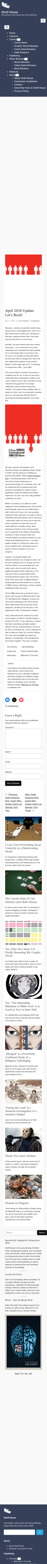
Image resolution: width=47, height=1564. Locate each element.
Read (17, 1373)
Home (12, 33)
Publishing (35, 321)
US (30, 1373)
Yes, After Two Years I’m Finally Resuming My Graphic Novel (23, 952)
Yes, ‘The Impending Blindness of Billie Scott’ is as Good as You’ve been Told (22, 1006)
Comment (9, 727)
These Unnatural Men (29, 651)
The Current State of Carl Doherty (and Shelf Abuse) (21, 900)
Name (8, 752)
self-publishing (28, 647)
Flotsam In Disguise (17, 1203)
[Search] (39, 1532)
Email (8, 762)
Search (42, 1232)
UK (26, 1373)
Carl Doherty (23, 321)
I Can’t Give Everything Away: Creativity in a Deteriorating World (23, 848)
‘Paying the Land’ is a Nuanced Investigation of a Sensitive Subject (21, 1111)
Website (8, 772)
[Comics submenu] (18, 39)
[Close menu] (6, 27)
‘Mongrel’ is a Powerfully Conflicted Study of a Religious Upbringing (20, 1057)
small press (11, 651)
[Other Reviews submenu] (26, 59)
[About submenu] (17, 75)
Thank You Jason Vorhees (20, 1155)
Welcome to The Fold (29, 655)
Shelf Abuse (9, 12)
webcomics (11, 655)
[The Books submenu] (19, 1558)
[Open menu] (43, 21)
